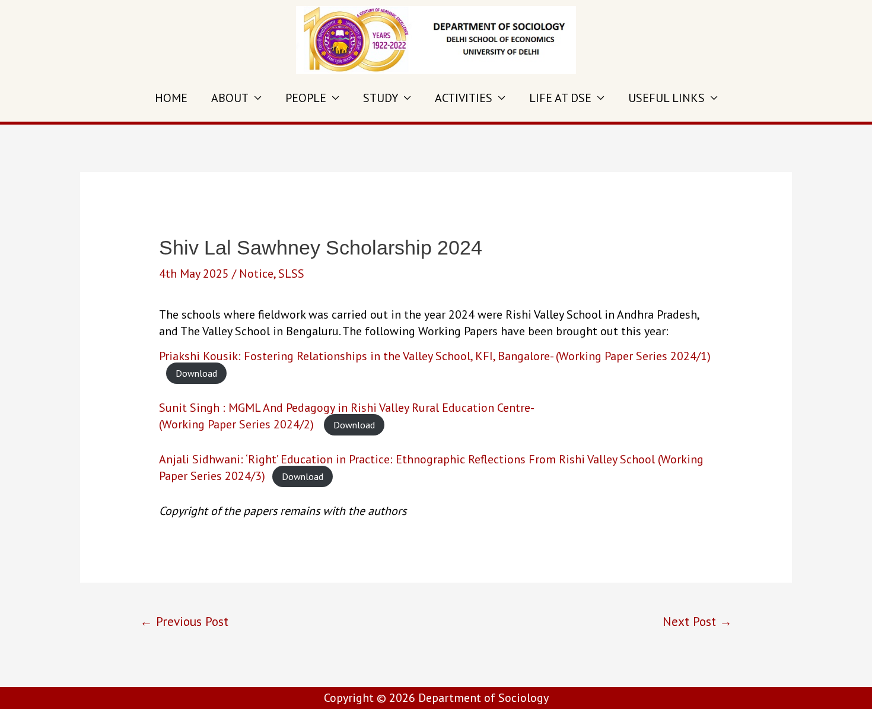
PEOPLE (305, 98)
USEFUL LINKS (666, 98)
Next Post (697, 621)
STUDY (380, 98)
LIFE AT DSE (560, 98)
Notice (256, 273)
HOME (171, 98)
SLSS (291, 273)
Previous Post (184, 621)
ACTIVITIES (463, 98)
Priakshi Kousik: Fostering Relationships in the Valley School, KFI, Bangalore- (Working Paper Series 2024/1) (435, 356)
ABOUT (230, 98)
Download (196, 373)
